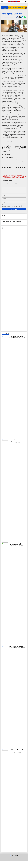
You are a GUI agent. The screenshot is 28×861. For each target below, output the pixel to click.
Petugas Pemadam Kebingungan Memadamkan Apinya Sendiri (16, 544)
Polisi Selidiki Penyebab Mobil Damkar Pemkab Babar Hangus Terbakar (17, 750)
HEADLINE (10, 17)
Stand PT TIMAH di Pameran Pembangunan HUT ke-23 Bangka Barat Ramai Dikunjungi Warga (20, 162)
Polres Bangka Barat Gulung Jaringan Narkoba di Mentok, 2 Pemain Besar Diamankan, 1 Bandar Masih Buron (17, 440)
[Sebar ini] (17, 17)
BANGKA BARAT (5, 17)
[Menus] (2, 1)
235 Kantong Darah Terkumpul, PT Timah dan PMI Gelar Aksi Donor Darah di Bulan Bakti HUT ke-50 (20, 166)
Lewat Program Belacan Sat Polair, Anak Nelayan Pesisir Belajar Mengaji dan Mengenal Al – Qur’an (20, 147)
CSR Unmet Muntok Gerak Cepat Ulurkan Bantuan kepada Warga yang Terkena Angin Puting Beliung (7, 148)
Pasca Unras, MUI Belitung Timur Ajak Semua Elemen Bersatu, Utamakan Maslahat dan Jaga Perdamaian (7, 166)
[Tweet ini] (20, 17)
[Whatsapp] (25, 17)
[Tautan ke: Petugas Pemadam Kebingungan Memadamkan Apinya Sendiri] (5, 593)
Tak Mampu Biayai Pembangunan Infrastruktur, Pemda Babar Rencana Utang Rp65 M (17, 337)
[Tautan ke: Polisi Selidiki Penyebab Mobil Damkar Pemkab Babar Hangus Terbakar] (5, 800)
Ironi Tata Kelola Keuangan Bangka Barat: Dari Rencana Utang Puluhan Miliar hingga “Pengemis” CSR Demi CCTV (17, 647)
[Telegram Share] (22, 17)
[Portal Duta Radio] (14, 1)
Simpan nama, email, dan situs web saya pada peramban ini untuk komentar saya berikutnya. (13, 205)
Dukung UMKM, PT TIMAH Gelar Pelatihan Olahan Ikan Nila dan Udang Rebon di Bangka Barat (7, 158)
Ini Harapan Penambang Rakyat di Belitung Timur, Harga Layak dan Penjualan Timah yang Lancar (7, 162)
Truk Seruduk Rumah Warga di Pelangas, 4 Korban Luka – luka (19, 158)
